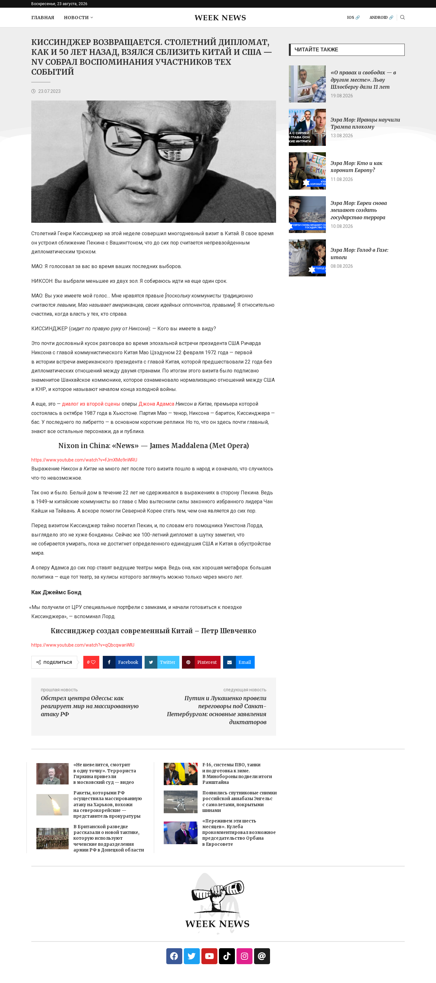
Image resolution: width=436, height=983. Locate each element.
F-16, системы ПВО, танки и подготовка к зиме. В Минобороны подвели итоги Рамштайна (237, 773)
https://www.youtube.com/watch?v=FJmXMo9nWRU (84, 459)
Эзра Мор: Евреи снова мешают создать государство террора (359, 210)
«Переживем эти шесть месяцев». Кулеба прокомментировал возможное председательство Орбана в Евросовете (239, 832)
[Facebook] (174, 956)
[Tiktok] (227, 956)
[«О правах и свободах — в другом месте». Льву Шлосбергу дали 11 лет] (307, 83)
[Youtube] (209, 956)
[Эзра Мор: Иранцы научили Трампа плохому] (307, 127)
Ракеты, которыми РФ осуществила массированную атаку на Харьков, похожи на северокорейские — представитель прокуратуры (107, 804)
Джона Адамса (156, 404)
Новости (76, 17)
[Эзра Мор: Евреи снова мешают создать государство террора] (307, 214)
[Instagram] (244, 956)
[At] (262, 956)
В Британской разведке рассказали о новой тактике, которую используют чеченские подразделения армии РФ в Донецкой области (108, 838)
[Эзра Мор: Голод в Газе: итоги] (307, 257)
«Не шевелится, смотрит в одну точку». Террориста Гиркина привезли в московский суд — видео (104, 773)
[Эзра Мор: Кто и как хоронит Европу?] (307, 170)
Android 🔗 (382, 17)
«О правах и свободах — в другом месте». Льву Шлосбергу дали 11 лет (363, 79)
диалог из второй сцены (91, 404)
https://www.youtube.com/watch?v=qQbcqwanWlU (82, 645)
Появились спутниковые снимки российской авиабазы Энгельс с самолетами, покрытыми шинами (239, 801)
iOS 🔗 (353, 17)
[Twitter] (192, 956)
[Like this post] (93, 662)
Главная (42, 17)
